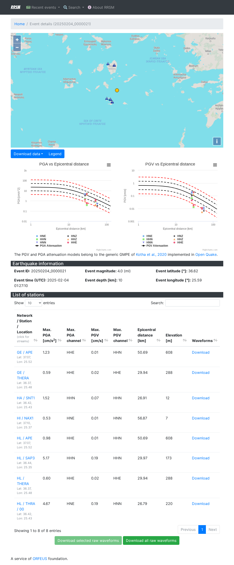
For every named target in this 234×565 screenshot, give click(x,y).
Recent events (43, 7)
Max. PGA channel (74, 335)
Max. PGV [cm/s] (97, 335)
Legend (55, 154)
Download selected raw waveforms (88, 540)
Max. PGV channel (120, 335)
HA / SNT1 (26, 398)
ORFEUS (40, 558)
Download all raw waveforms (151, 540)
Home (19, 24)
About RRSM (102, 7)
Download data (27, 154)
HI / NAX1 (25, 418)
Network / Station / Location (24, 328)
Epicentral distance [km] (147, 335)
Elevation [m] (174, 338)
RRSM (15, 7)
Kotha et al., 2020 (151, 254)
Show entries (34, 302)
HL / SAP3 (26, 458)
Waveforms (202, 340)
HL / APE (24, 438)
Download (201, 352)
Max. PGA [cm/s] (50, 335)
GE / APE (25, 352)
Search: (157, 302)
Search (74, 7)
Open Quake (206, 254)
